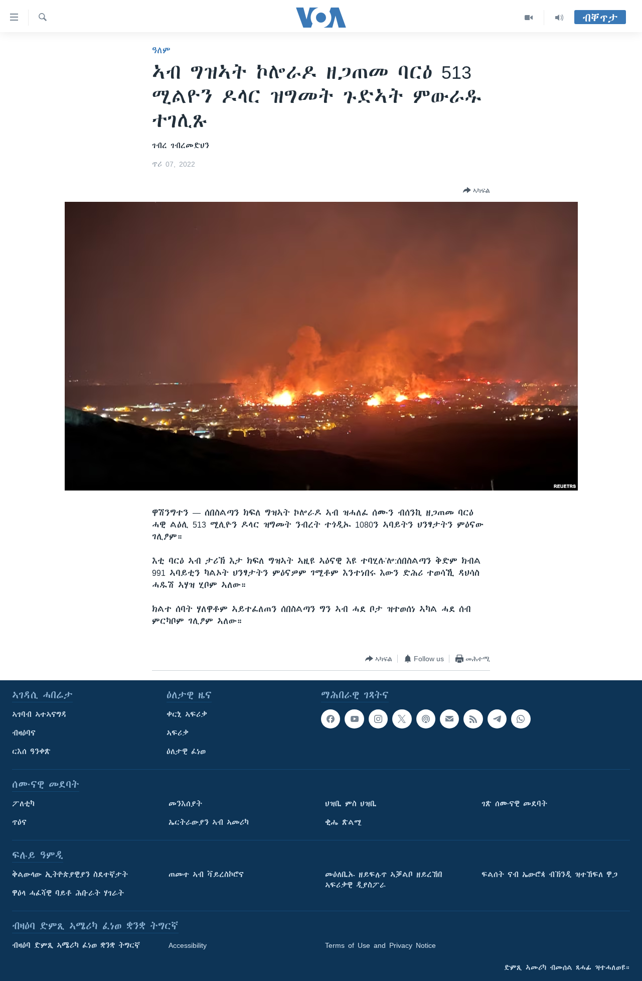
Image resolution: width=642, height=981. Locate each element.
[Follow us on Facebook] (330, 718)
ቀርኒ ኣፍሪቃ (187, 714)
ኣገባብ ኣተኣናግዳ (39, 714)
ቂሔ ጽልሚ (343, 822)
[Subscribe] (449, 718)
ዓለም (161, 50)
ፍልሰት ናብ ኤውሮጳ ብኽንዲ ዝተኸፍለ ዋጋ (549, 874)
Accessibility (188, 945)
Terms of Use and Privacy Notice (380, 945)
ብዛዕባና (24, 733)
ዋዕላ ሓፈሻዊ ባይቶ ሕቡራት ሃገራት (68, 893)
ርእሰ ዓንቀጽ (31, 751)
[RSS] (473, 718)
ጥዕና (19, 822)
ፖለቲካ (23, 803)
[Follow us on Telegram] (497, 718)
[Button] (476, 190)
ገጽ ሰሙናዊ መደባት (514, 803)
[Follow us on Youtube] (354, 718)
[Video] (529, 17)
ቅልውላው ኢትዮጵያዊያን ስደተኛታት (70, 874)
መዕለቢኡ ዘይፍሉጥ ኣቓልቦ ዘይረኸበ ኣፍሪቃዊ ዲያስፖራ (383, 880)
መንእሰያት (185, 803)
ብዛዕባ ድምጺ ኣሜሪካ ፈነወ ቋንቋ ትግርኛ (76, 945)
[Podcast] (425, 718)
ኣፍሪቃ (178, 733)
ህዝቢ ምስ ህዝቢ (351, 803)
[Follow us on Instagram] (378, 718)
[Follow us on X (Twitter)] (401, 718)
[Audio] (559, 17)
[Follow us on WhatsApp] (520, 718)
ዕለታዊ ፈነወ (186, 751)
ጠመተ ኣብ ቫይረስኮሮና (206, 874)
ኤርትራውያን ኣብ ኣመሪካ (209, 822)
